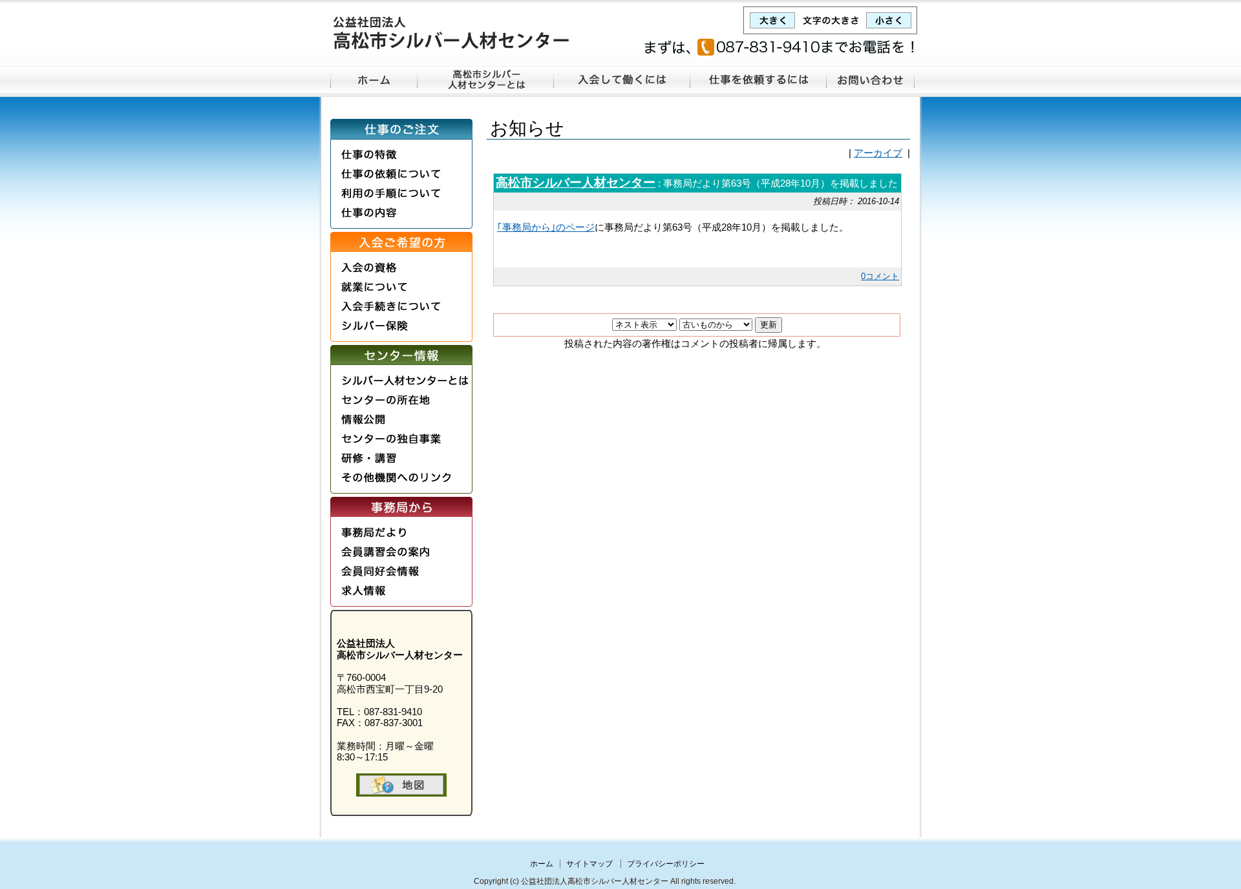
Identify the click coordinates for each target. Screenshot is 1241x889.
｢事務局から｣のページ (546, 227)
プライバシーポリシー (666, 863)
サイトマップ (589, 863)
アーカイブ (878, 153)
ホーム (541, 863)
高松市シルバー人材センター (575, 182)
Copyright (491, 881)
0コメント (880, 276)
